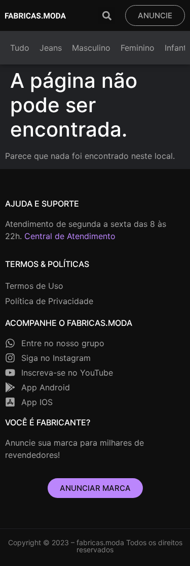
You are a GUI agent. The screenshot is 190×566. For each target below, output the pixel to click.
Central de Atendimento (70, 236)
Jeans (51, 48)
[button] (106, 15)
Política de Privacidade (49, 301)
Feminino (138, 48)
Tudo (19, 48)
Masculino (91, 48)
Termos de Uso (34, 286)
